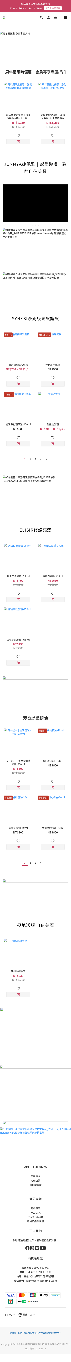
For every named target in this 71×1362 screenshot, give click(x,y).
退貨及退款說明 (35, 1221)
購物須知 (35, 1208)
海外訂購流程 (35, 1217)
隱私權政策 (35, 1185)
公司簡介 (35, 1176)
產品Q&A (35, 1212)
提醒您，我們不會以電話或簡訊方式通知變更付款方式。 (35, 1332)
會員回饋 (35, 1180)
